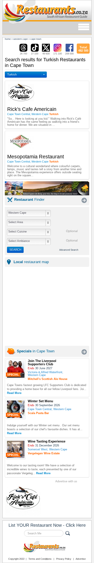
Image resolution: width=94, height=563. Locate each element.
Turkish (12, 74)
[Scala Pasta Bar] (16, 409)
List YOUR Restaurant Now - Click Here (47, 525)
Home (8, 39)
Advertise (81, 559)
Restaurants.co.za (47, 547)
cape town (35, 39)
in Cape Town (35, 351)
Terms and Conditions (40, 559)
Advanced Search (68, 249)
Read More (14, 393)
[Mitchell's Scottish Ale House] (16, 369)
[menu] (83, 27)
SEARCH (15, 249)
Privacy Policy (63, 559)
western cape (20, 39)
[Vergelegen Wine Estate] (16, 449)
